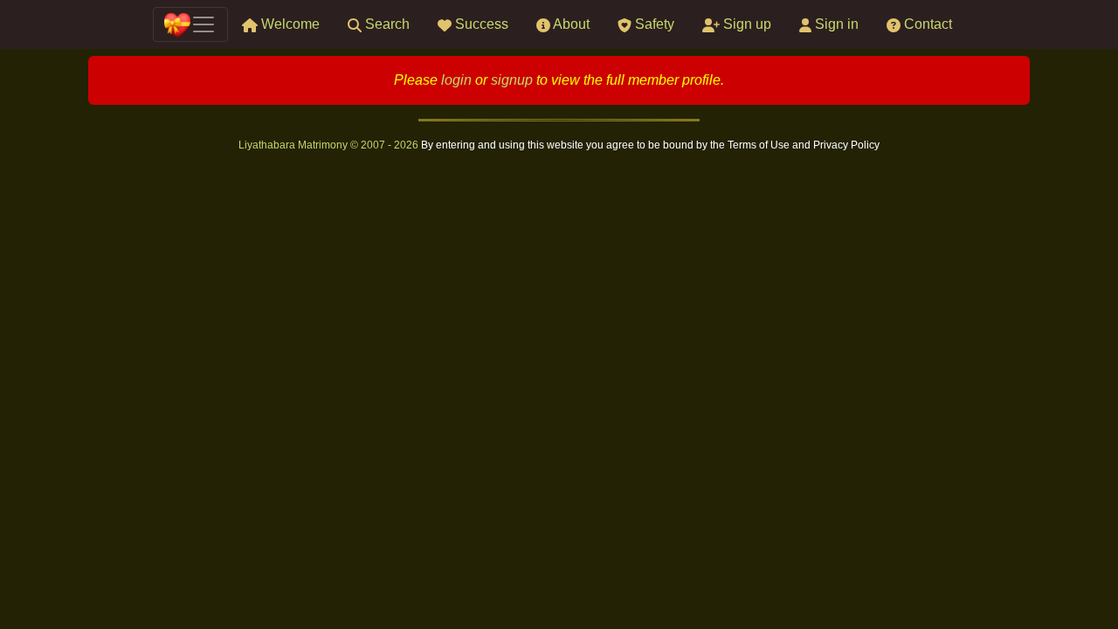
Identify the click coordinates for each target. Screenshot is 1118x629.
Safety (652, 24)
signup (512, 80)
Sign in (835, 24)
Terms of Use (760, 145)
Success (480, 24)
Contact (926, 24)
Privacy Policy (846, 145)
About (570, 24)
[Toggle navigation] (190, 24)
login (456, 80)
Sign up (745, 24)
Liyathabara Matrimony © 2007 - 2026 (329, 145)
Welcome (289, 24)
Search (386, 24)
